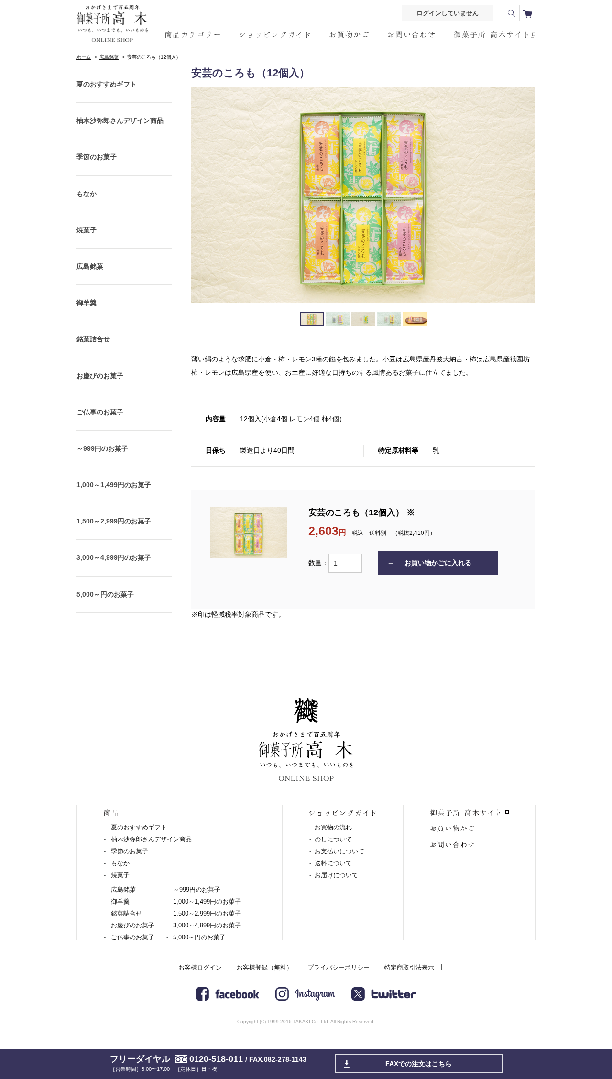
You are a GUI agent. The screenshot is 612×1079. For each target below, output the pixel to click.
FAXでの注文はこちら (418, 1064)
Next (523, 195)
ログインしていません (447, 13)
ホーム (83, 57)
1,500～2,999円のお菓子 (113, 521)
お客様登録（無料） (265, 967)
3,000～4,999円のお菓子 (113, 557)
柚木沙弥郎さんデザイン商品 (120, 120)
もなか (86, 193)
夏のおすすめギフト (106, 84)
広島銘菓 (109, 57)
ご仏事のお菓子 (99, 412)
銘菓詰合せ (93, 339)
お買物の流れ (333, 827)
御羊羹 (86, 302)
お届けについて (336, 875)
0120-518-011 (216, 1059)
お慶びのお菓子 (99, 376)
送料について (333, 863)
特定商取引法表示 (409, 967)
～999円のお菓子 (102, 448)
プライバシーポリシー (338, 967)
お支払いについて (339, 851)
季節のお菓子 (96, 157)
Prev (203, 195)
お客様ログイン (200, 967)
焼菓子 (86, 230)
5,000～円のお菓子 (105, 594)
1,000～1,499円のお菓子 (113, 485)
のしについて (333, 839)
